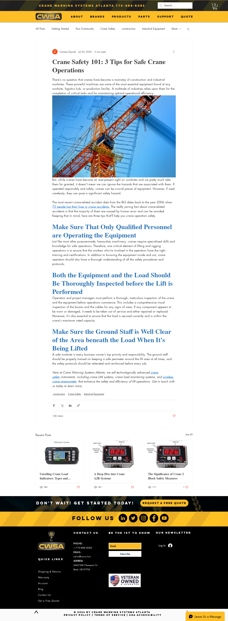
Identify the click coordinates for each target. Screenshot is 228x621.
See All (188, 434)
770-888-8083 (130, 6)
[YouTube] (164, 518)
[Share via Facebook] (53, 405)
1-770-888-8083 (82, 547)
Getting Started (60, 29)
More (175, 29)
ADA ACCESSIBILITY (145, 615)
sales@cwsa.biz (82, 556)
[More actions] (174, 52)
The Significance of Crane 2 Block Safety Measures (166, 476)
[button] (215, 6)
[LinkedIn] (123, 518)
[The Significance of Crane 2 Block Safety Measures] (168, 454)
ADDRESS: (78, 560)
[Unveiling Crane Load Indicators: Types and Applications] (60, 454)
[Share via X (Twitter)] (62, 405)
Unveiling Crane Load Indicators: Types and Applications (54, 476)
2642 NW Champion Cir (85, 565)
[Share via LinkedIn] (70, 405)
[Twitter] (133, 518)
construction (128, 29)
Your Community (84, 29)
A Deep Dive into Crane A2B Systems (109, 476)
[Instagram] (143, 518)
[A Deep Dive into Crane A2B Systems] (114, 454)
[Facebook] (154, 518)
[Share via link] (78, 405)
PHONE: (78, 543)
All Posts (40, 29)
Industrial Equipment (153, 29)
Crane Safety (107, 29)
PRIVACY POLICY (77, 615)
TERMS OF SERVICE (110, 615)
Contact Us (44, 594)
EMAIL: (77, 552)
